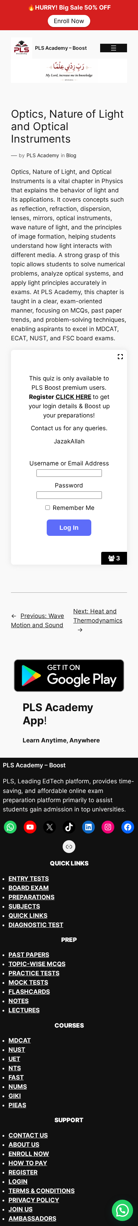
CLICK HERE (73, 396)
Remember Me (72, 507)
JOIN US (20, 1209)
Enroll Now (69, 21)
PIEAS (17, 1105)
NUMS (17, 1086)
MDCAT (19, 1040)
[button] (122, 1210)
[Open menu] (113, 48)
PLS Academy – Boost (61, 48)
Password (69, 485)
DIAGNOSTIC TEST (35, 924)
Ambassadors (32, 1218)
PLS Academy (43, 155)
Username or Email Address (69, 463)
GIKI (14, 1095)
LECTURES (24, 1010)
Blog (71, 155)
